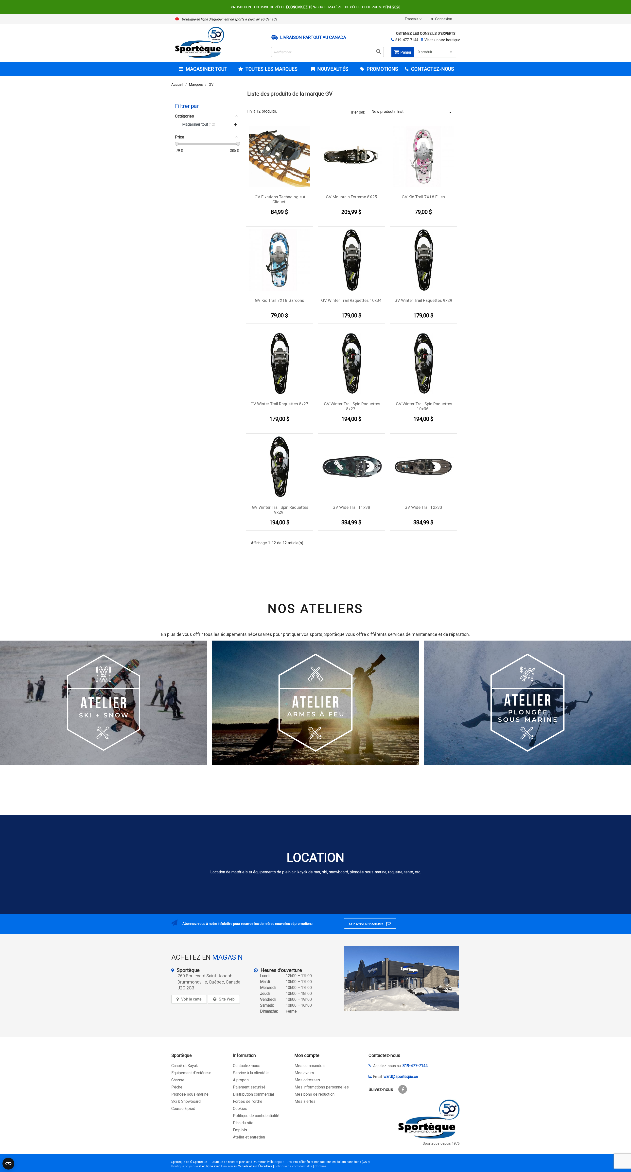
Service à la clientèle (251, 1072)
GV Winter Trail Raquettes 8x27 (279, 403)
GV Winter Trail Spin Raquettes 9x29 (280, 510)
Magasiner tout (206, 69)
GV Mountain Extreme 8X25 (351, 196)
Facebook (402, 1089)
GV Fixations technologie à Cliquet (280, 199)
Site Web (227, 999)
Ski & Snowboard (186, 1101)
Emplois (240, 1130)
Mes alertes (305, 1101)
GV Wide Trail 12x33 (423, 507)
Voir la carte (191, 999)
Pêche (176, 1087)
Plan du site (243, 1123)
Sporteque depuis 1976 (441, 1143)
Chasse (177, 1080)
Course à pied (183, 1108)
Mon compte (307, 1055)
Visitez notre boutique (442, 40)
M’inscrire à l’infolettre (370, 923)
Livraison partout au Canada (313, 37)
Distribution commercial (253, 1094)
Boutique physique (184, 1166)
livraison (227, 1166)
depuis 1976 (283, 1162)
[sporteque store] (401, 978)
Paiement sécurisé (249, 1087)
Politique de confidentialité (256, 1115)
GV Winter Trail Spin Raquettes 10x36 (424, 406)
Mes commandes (310, 1065)
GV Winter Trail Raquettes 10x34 (351, 300)
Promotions (381, 69)
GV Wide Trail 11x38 (351, 507)
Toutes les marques (271, 69)
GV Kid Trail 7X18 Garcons (279, 300)
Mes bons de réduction (314, 1094)
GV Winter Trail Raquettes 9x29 (423, 300)
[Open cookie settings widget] (8, 1164)
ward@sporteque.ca (401, 1076)
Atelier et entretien (249, 1137)
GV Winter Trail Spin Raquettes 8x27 (352, 406)
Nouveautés (332, 69)
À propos (241, 1080)
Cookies (240, 1108)
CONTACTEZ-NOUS (432, 69)
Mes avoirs (304, 1072)
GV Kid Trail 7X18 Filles (423, 196)
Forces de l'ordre (247, 1101)
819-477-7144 (406, 40)
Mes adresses (307, 1080)
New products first (412, 112)
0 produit (425, 52)
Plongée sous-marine (190, 1094)
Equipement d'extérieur (191, 1072)
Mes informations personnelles (322, 1087)
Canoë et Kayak (184, 1065)
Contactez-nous (246, 1065)
